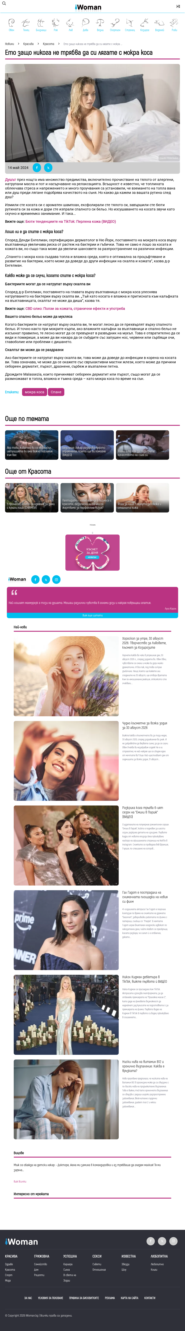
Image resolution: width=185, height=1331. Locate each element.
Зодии (66, 1280)
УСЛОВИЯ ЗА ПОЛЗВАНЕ (50, 1298)
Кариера (67, 1264)
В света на (69, 1275)
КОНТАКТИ (149, 1298)
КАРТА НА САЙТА (129, 1298)
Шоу (124, 1270)
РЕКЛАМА (110, 1298)
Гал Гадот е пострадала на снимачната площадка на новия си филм (145, 897)
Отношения (99, 1270)
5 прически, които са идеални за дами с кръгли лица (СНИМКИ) (31, 506)
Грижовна (41, 1256)
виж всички (20, 1181)
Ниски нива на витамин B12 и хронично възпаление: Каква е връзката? (143, 1066)
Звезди (125, 1264)
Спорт (8, 1275)
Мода (8, 1280)
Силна (66, 1270)
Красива (11, 1256)
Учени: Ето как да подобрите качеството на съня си (136, 453)
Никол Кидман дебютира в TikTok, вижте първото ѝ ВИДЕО (144, 979)
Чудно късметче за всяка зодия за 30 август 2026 (144, 725)
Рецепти (39, 1275)
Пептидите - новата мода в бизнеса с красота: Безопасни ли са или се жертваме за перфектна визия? (86, 504)
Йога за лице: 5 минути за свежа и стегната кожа (139, 506)
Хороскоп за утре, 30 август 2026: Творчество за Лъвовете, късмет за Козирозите (144, 643)
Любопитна (159, 1256)
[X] (45, 580)
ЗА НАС (28, 1298)
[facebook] (35, 580)
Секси (97, 1256)
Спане (56, 392)
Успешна (70, 1256)
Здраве (9, 1264)
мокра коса (34, 392)
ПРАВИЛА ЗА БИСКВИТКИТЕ (84, 1298)
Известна (129, 1256)
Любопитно (157, 1264)
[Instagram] (56, 580)
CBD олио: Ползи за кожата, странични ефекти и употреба (75, 308)
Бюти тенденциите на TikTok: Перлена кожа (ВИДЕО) (70, 221)
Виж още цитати (93, 615)
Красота (10, 1270)
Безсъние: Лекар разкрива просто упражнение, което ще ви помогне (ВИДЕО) (84, 451)
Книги (154, 1270)
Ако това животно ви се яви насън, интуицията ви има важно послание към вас (30, 451)
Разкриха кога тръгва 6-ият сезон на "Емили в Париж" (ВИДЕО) (142, 812)
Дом (36, 1270)
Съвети (96, 1264)
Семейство (40, 1264)
